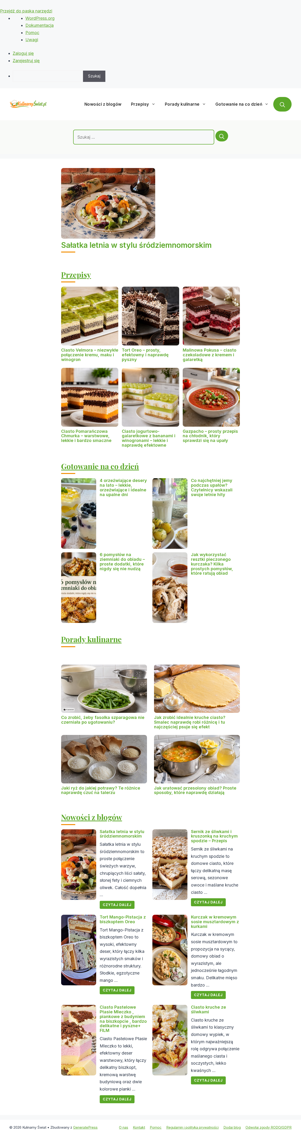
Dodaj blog (232, 1127)
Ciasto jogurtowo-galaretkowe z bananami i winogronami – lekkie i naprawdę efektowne (148, 438)
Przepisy (140, 104)
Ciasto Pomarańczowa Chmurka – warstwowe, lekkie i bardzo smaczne (86, 436)
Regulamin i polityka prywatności (192, 1127)
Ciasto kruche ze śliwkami (208, 1009)
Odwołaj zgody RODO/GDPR (269, 1127)
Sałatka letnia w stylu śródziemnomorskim (136, 245)
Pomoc (32, 32)
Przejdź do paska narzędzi (26, 10)
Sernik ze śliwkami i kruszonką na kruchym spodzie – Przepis (214, 836)
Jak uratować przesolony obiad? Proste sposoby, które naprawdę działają (195, 790)
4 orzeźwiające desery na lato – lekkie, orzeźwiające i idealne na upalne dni (123, 487)
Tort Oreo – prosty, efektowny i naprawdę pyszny (145, 355)
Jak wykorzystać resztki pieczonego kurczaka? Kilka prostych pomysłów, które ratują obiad (212, 564)
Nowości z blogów (103, 104)
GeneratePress (85, 1127)
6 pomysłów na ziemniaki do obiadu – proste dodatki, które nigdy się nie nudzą (122, 561)
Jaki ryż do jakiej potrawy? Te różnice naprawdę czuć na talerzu (100, 790)
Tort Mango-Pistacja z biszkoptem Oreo (123, 919)
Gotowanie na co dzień (238, 104)
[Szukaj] (221, 136)
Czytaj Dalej (117, 905)
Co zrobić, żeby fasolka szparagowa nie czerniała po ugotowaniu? (102, 720)
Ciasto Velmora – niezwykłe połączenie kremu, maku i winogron (89, 355)
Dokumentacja (39, 25)
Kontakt (139, 1127)
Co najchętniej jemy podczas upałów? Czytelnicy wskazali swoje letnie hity (212, 487)
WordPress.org (40, 18)
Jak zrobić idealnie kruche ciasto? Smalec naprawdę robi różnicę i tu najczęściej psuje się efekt (189, 722)
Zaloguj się (23, 53)
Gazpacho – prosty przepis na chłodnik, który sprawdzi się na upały (210, 436)
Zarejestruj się (26, 60)
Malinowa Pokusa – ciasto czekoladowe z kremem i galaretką (209, 355)
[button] (282, 104)
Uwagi (31, 39)
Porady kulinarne (182, 104)
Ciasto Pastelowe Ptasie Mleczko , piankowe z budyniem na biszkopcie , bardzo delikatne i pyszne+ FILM (123, 1019)
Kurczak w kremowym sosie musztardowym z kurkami (215, 921)
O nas (123, 1127)
